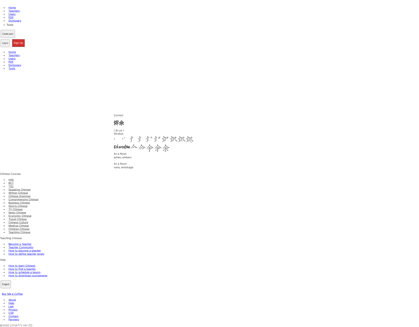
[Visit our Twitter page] (6, 291)
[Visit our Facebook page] (2, 291)
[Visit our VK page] (10, 291)
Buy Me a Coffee (12, 294)
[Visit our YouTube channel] (13, 291)
